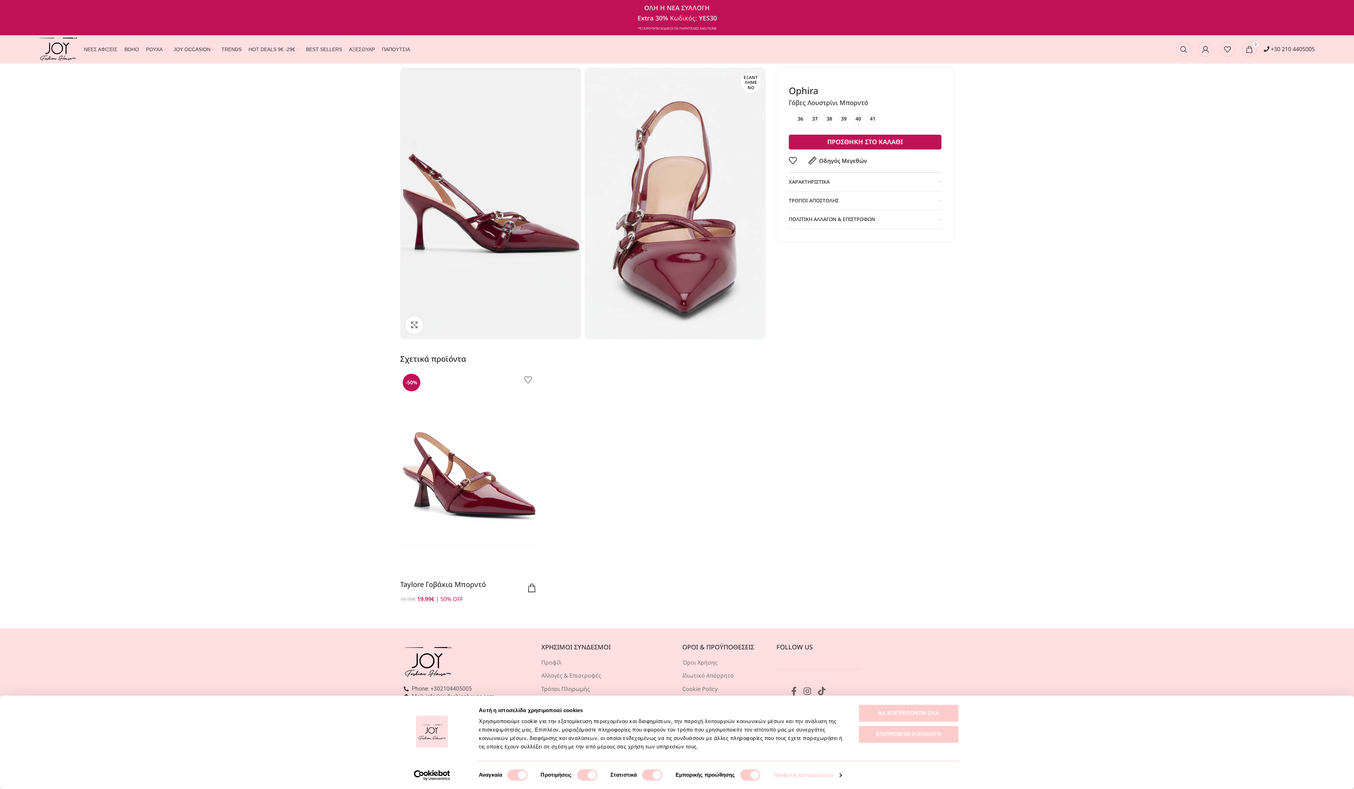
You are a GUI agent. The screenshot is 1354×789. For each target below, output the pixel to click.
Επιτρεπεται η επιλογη (908, 734)
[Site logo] (58, 49)
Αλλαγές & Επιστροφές (571, 675)
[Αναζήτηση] (1184, 49)
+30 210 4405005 (1292, 49)
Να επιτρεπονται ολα (908, 713)
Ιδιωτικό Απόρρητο (708, 675)
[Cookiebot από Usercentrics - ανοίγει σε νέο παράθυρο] (432, 775)
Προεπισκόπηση (531, 588)
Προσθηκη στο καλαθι (865, 141)
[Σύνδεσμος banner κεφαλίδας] (677, 17)
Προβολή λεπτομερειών (803, 775)
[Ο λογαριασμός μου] (1205, 49)
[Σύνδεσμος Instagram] (807, 691)
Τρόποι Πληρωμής (565, 689)
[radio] (800, 119)
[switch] (587, 775)
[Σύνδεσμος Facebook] (794, 691)
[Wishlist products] (1227, 49)
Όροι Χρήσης (700, 662)
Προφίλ (551, 662)
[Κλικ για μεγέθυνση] (414, 325)
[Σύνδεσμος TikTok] (822, 691)
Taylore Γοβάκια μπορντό (443, 584)
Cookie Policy (700, 689)
